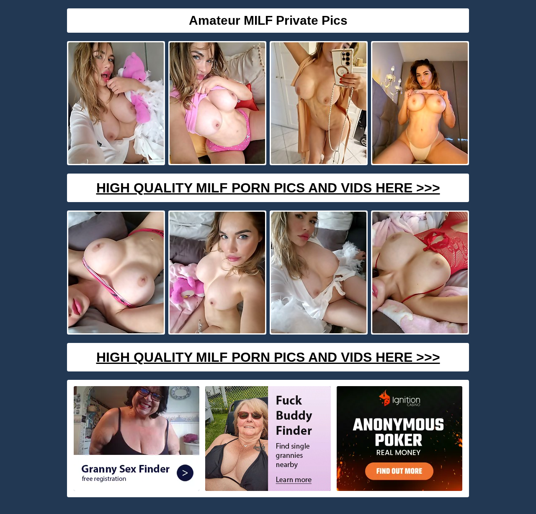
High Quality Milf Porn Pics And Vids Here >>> (268, 187)
